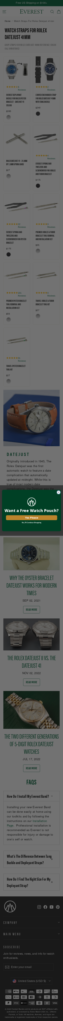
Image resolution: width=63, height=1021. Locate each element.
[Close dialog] (58, 492)
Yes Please (31, 517)
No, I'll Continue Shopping (31, 522)
